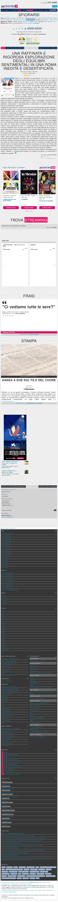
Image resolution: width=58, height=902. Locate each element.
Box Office (47, 882)
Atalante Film (51, 21)
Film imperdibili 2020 (6, 548)
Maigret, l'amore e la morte (7, 733)
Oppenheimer (42, 869)
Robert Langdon (40, 873)
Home (3, 882)
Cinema (8, 882)
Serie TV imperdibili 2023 (7, 577)
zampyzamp (5, 496)
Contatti (8, 890)
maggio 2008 (34, 21)
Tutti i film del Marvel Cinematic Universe (36, 876)
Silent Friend (32, 680)
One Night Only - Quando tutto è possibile (13, 766)
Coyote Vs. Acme (33, 668)
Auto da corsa (14, 873)
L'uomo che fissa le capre (7, 808)
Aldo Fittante (5, 502)
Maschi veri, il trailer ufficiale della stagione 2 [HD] (12, 833)
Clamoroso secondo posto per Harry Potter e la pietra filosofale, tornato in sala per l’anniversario (23, 850)
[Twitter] (16, 29)
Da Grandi (3, 780)
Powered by (48, 227)
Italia (51, 20)
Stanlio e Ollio (4, 800)
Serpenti (32, 715)
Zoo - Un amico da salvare (7, 817)
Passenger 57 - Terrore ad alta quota (9, 796)
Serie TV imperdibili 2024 (7, 575)
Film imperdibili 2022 (6, 543)
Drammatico (44, 20)
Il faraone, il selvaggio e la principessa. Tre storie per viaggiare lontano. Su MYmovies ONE (21, 845)
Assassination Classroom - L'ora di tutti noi (10, 728)
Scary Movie (9, 867)
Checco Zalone (34, 869)
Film (18, 882)
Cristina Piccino (6, 500)
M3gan (37, 867)
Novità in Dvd (4, 567)
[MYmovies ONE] (47, 167)
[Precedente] (3, 265)
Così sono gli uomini (6, 731)
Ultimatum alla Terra (5, 784)
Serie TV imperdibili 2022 (7, 580)
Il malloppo (32, 677)
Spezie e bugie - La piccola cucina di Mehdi (39, 703)
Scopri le (29, 334)
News (12, 48)
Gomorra (16, 867)
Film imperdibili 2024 (6, 538)
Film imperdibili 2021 (6, 545)
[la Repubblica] (48, 3)
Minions (3, 867)
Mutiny (31, 712)
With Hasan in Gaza (34, 729)
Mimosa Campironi (6, 20)
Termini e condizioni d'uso (31, 890)
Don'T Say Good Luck (6, 745)
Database (13, 882)
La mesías (24, 199)
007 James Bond (5, 873)
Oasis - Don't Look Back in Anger (37, 717)
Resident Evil (4, 696)
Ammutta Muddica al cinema (7, 788)
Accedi (55, 6)
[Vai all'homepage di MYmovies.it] (9, 7)
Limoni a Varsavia (5, 665)
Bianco (3, 723)
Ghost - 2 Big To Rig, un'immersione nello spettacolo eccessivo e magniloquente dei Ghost (21, 840)
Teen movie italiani (12, 876)
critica (25, 23)
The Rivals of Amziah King (7, 735)
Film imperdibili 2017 (6, 555)
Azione (3, 605)
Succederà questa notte (6, 715)
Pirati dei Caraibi (44, 871)
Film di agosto (4, 562)
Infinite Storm (4, 804)
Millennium (4, 876)
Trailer (12, 884)
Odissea (6, 757)
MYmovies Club (28, 884)
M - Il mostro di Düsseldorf (35, 727)
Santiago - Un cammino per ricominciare (10, 691)
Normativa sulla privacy (17, 890)
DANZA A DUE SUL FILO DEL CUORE (29, 380)
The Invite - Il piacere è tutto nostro (9, 686)
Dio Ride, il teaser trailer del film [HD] (9, 847)
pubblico (30, 23)
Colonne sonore (19, 884)
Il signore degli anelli (50, 876)
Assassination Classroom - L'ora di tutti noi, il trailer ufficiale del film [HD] (17, 835)
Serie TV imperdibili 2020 (7, 585)
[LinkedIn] (19, 29)
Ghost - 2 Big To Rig (8, 769)
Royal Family (5, 871)
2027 (2, 533)
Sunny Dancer (33, 670)
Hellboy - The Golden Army (7, 792)
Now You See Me (30, 867)
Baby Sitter (48, 869)
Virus (19, 873)
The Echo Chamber (34, 710)
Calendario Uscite (24, 882)
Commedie (3, 595)
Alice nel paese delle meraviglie (9, 878)
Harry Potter (48, 873)
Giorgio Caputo (52, 18)
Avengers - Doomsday (6, 693)
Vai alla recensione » (8, 401)
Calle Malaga (4, 698)
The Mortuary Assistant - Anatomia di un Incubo (40, 687)
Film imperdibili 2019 (6, 550)
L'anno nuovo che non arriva (9, 200)
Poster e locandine (7, 510)
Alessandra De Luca (7, 505)
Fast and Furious (21, 876)
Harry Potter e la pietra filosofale (8, 675)
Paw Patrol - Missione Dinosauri (37, 698)
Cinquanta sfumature (34, 871)
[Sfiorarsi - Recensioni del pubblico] (29, 375)
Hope (2, 703)
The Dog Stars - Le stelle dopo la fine (9, 658)
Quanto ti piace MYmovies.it (8, 528)
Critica (17, 48)
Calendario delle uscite (6, 681)
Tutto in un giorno (46, 201)
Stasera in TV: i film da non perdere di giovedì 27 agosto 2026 (15, 852)
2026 (6, 533)
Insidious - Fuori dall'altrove (10, 764)
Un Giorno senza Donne (6, 743)
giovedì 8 (26, 21)
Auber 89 (32, 720)
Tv (43, 882)
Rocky (37, 878)
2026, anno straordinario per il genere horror (11, 843)
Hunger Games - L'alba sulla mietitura (9, 689)
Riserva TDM (42, 890)
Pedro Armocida (6, 504)
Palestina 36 (4, 701)
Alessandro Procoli (19, 20)
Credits (3, 890)
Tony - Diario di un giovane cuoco (8, 661)
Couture (3, 673)
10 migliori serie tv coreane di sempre (9, 589)
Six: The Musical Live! (6, 738)
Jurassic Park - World (23, 871)
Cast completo (30, 19)
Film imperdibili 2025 (6, 535)
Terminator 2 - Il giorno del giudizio (37, 661)
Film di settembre (5, 565)
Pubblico (22, 48)
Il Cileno (3, 668)
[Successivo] (54, 265)
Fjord (2, 706)
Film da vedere (4, 557)
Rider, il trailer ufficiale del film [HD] (9, 855)
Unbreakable (32, 873)
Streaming (55, 48)
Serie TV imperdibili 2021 (7, 582)
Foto (45, 48)
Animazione (4, 602)
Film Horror (3, 600)
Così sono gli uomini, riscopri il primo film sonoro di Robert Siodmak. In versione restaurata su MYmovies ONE (26, 857)
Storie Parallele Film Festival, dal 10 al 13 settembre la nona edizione (17, 860)
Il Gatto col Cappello (6, 710)
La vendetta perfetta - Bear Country (9, 663)
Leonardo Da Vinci (13, 871)
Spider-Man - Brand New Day (10, 759)
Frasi (50, 48)
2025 (9, 533)
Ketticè (31, 685)
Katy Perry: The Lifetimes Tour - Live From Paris (40, 673)
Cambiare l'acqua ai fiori (6, 713)
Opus (3, 869)
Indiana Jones (25, 873)
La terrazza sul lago (5, 813)
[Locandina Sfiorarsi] (7, 96)
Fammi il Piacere (33, 682)
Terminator (32, 878)
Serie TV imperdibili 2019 (7, 587)
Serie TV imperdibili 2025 (7, 573)
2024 (12, 533)
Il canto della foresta (5, 720)
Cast (7, 48)
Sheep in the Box (5, 670)
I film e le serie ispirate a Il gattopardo (14, 869)
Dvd (40, 882)
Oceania (6, 752)
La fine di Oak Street (8, 771)
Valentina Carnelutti (30, 18)
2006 (55, 20)
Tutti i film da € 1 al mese (14, 167)
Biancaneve (26, 869)
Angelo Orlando (11, 18)
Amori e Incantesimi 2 (34, 705)
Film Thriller (4, 597)
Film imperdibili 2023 (6, 540)
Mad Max (19, 878)
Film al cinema (4, 560)
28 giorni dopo (22, 867)
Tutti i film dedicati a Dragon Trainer (48, 867)
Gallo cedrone (4, 821)
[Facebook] (13, 29)
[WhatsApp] (22, 29)
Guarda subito (11, 207)
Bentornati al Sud (5, 708)
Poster (41, 48)
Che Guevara (25, 878)
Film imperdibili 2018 (6, 552)
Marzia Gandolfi (6, 491)
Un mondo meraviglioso (35, 708)
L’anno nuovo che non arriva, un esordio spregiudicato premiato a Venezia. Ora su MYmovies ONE (23, 838)
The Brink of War (5, 740)
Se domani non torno (6, 718)
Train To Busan (33, 665)
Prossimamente (6, 884)
